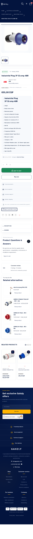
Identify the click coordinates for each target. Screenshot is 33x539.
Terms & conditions (24, 487)
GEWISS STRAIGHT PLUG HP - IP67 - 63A (21, 300)
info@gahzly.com (16, 461)
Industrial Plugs (18, 14)
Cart (24, 479)
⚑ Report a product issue (9, 209)
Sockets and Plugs (6, 14)
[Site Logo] (4, 4)
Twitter (6, 214)
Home (2, 10)
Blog (9, 482)
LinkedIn (9, 214)
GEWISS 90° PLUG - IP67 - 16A (20, 327)
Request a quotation (9, 497)
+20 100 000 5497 (16, 464)
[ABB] (5, 82)
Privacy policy (23, 485)
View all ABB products (13, 83)
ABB (10, 81)
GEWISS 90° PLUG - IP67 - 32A (20, 314)
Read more (28, 352)
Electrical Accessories (13, 10)
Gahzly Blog (24, 503)
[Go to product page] (8, 356)
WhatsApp (15, 214)
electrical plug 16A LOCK (20, 287)
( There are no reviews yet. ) (15, 87)
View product (18, 293)
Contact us (24, 482)
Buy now (16, 177)
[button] (22, 4)
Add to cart (17, 171)
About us (24, 497)
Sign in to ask (7, 256)
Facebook (2, 214)
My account (24, 477)
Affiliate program (9, 503)
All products (9, 477)
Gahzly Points (9, 479)
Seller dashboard (9, 500)
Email (12, 214)
